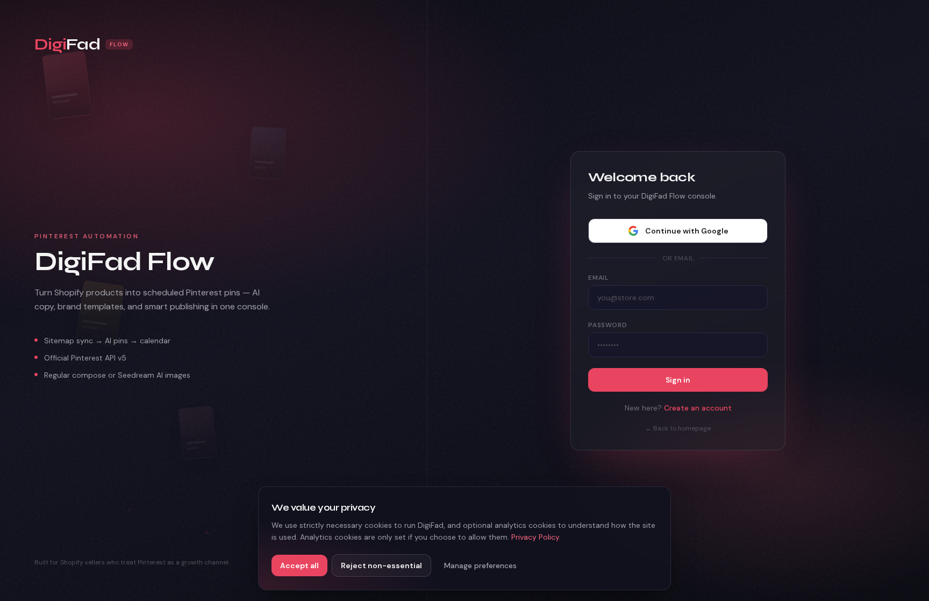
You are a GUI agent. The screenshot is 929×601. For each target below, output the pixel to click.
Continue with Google (686, 231)
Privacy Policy (535, 537)
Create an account (698, 408)
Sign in (678, 380)
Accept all (299, 565)
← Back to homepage (678, 428)
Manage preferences (480, 565)
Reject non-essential (381, 565)
